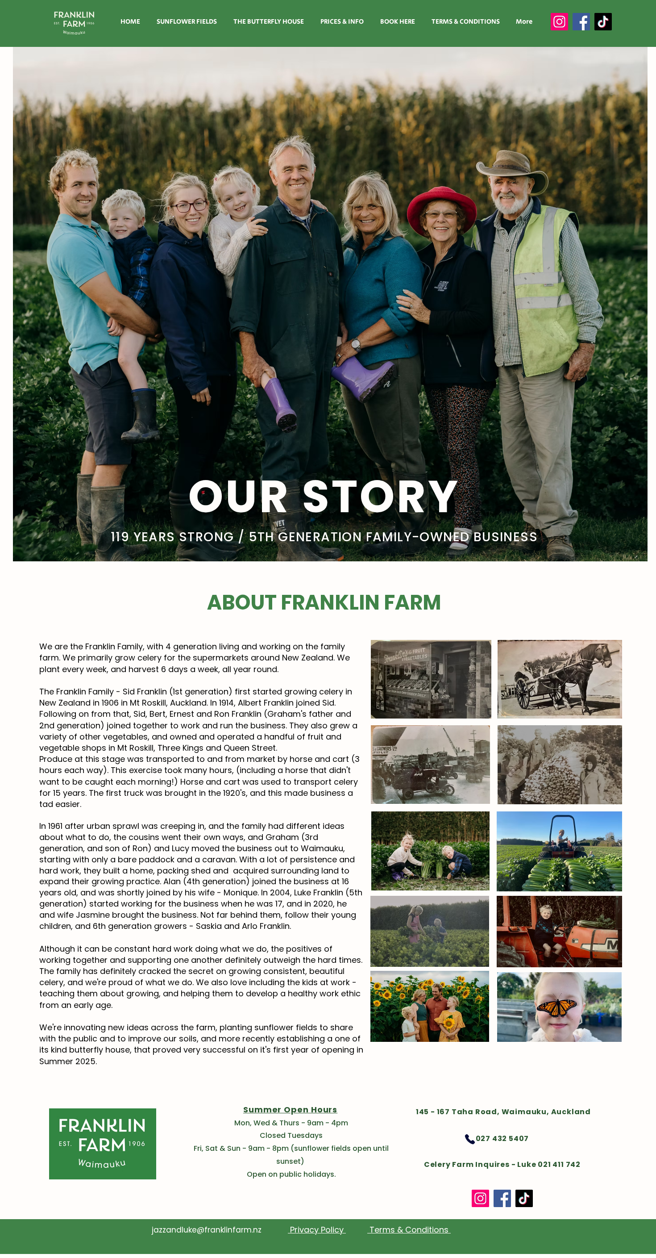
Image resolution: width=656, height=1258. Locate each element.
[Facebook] (581, 21)
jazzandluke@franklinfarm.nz (207, 1230)
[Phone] (470, 1139)
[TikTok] (603, 21)
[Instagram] (559, 21)
